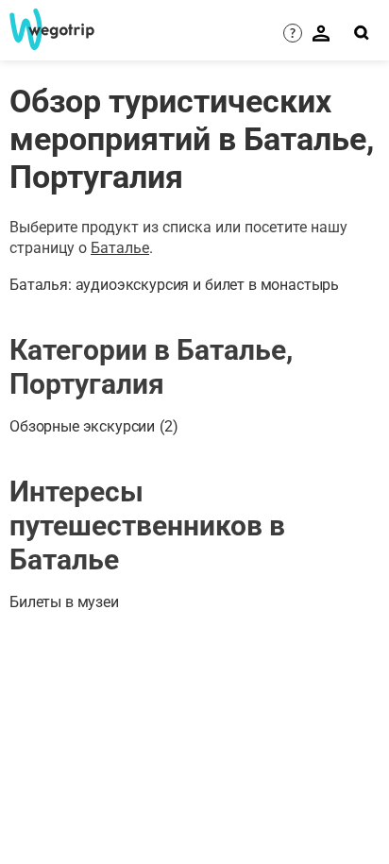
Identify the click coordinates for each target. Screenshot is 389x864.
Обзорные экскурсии (93, 426)
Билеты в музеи (64, 602)
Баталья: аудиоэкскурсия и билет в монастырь (174, 285)
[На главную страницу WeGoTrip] (48, 29)
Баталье (120, 248)
